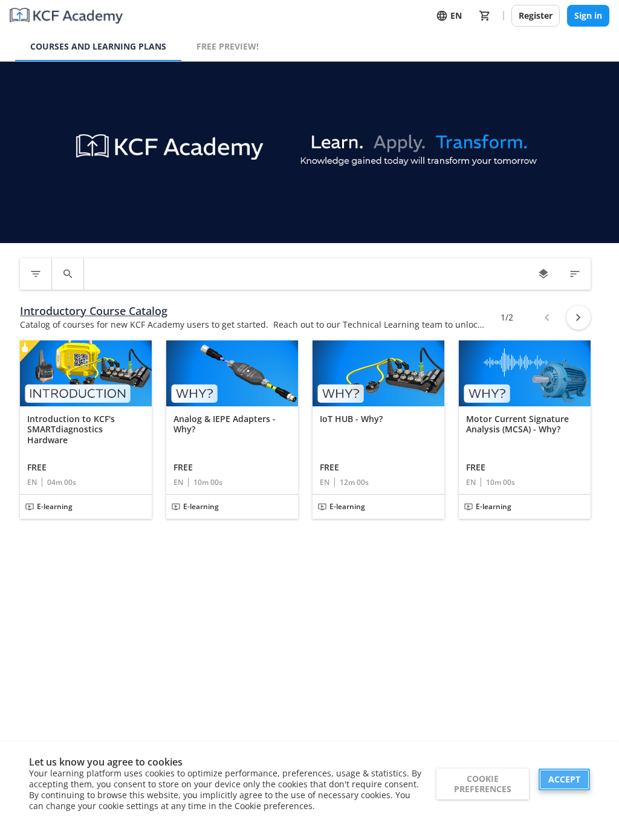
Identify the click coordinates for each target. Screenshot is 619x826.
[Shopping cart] (485, 16)
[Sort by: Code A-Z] (575, 274)
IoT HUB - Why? (351, 419)
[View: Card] (543, 274)
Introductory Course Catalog (93, 311)
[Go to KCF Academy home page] (66, 16)
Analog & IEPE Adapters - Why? (224, 424)
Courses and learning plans (98, 46)
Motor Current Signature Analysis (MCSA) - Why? (517, 424)
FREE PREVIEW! (227, 46)
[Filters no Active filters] (36, 274)
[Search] (68, 274)
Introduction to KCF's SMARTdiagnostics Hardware (71, 430)
